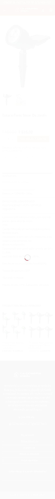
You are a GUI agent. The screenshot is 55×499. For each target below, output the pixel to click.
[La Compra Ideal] (27, 245)
